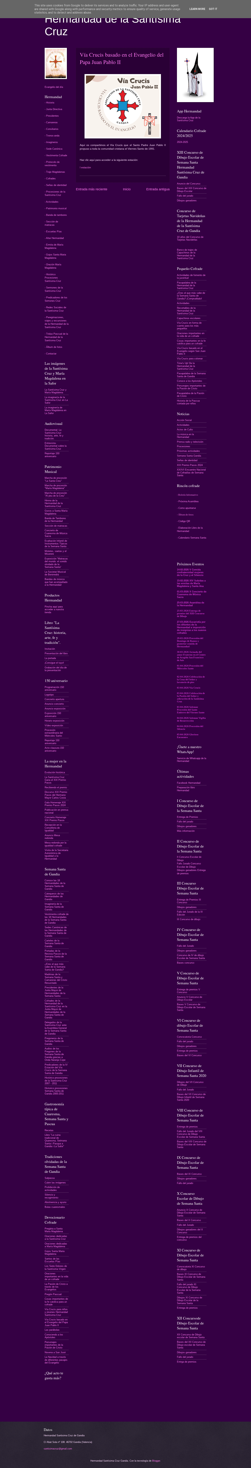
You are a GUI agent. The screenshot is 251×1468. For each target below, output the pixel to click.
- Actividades (51, 201)
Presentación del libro (56, 653)
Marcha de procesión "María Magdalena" (56, 487)
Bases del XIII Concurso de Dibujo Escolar (191, 189)
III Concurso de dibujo (188, 919)
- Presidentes (52, 115)
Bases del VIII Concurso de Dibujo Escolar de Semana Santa (191, 1144)
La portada (50, 658)
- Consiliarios (51, 129)
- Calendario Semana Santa (191, 537)
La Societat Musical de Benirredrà (55, 573)
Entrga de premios (186, 1361)
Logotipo (49, 694)
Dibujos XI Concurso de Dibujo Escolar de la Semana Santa (189, 1300)
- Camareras (51, 122)
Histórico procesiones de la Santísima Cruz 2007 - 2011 (56, 1080)
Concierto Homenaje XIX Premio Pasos (55, 818)
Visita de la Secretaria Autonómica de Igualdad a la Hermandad (56, 854)
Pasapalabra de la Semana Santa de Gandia (191, 375)
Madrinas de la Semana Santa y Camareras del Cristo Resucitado (56, 978)
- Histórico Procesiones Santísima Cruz (53, 277)
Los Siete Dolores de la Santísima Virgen (56, 1267)
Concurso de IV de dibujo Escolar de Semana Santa (191, 956)
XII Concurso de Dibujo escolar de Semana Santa (191, 1336)
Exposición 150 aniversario (53, 714)
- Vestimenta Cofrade (56, 155)
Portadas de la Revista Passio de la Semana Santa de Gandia (56, 955)
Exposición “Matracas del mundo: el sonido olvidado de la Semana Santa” (56, 562)
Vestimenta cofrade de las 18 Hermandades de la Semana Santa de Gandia (57, 918)
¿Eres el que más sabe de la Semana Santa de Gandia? (55, 967)
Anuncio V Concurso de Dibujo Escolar (189, 998)
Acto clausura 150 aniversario (54, 749)
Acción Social (184, 420)
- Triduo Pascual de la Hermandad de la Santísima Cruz (56, 337)
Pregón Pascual (53, 1294)
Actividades (183, 303)
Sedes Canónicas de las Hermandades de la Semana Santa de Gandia (56, 931)
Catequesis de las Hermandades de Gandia (54, 896)
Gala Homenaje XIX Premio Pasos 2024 (55, 804)
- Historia (49, 102)
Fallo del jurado (185, 195)
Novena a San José (55, 1352)
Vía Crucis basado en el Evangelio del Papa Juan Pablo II (56, 1322)
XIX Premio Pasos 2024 (190, 465)
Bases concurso (185, 962)
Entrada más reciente (91, 189)
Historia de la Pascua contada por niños (188, 402)
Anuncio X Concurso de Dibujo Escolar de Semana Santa (191, 1213)
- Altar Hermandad (54, 238)
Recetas (49, 1130)
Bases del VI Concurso (189, 1055)
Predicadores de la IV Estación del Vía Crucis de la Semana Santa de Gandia (56, 1069)
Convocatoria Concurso (189, 1036)
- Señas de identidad (56, 185)
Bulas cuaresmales (55, 1207)
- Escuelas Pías (53, 231)
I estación (85, 167)
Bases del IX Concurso (189, 1174)
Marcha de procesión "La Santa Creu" (56, 479)
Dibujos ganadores (187, 200)
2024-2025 (182, 142)
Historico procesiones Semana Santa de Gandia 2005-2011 (56, 1091)
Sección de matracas (56, 525)
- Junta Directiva (53, 109)
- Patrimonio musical (56, 208)
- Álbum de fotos (53, 347)
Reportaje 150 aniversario (52, 454)
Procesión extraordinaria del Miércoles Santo (54, 733)
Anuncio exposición (55, 708)
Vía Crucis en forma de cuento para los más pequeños (189, 325)
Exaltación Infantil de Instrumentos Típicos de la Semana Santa (56, 543)
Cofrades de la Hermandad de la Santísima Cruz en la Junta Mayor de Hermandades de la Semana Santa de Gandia (56, 1009)
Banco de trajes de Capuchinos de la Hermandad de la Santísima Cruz (187, 254)
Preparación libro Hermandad (186, 789)
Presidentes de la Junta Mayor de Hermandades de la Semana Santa (55, 991)
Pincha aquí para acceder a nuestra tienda (54, 609)
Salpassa (50, 1178)
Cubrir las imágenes (55, 1182)
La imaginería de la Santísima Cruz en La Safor (56, 400)
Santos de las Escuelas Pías (52, 1260)
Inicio (127, 189)
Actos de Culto (185, 429)
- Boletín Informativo (187, 495)
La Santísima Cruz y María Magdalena (56, 391)
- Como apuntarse (186, 508)
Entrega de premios (187, 1050)
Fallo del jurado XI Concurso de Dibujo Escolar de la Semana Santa (188, 1288)
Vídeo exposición (54, 725)
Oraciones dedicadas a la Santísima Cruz (56, 1237)
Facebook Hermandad (188, 782)
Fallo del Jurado (185, 946)
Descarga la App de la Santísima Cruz (188, 119)
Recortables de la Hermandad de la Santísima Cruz (186, 311)
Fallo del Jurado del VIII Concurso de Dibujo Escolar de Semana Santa (191, 1134)
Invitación (50, 648)
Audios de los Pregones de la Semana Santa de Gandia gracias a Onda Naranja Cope (55, 1054)
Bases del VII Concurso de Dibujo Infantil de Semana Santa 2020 (191, 1097)
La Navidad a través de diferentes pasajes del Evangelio (56, 1360)
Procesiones (183, 446)
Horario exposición (54, 720)
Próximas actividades (188, 451)
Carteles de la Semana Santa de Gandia (54, 943)
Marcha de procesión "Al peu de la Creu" (56, 494)
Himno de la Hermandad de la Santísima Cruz (54, 503)
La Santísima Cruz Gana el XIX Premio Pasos (55, 780)
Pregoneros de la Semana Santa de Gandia (54, 1041)
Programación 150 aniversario (54, 688)
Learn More (197, 9)
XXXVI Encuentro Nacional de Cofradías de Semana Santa (191, 472)
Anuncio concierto (54, 703)
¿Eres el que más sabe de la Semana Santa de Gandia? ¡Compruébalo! (191, 296)
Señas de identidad (187, 460)
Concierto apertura (54, 699)
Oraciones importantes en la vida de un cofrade (56, 1276)
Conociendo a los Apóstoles (54, 1336)
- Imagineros (51, 142)
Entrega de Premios (187, 817)
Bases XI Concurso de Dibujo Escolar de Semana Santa (191, 1277)
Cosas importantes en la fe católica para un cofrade (191, 342)
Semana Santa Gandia (189, 455)
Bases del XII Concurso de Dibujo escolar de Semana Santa (191, 1345)
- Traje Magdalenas (55, 172)
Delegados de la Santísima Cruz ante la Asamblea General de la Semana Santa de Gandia (56, 1028)
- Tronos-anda (52, 135)
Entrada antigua (158, 189)
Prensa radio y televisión (190, 441)
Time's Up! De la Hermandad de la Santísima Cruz (186, 366)
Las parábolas (52, 1329)
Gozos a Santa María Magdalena (56, 512)
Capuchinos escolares (188, 318)
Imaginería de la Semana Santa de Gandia (54, 907)
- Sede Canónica (53, 148)
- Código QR (183, 521)
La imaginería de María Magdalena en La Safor (55, 410)
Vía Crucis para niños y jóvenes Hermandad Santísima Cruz (56, 1312)
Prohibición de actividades (52, 1188)
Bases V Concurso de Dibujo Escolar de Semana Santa (191, 1007)
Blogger (156, 1460)
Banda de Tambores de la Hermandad (55, 519)
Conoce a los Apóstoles (189, 381)
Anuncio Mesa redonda (52, 836)
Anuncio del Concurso (188, 183)
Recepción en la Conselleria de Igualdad (53, 827)
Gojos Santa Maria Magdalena (54, 1252)
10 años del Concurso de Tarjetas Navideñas (190, 238)
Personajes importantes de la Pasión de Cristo (54, 1345)
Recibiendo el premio (56, 787)
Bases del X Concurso (189, 1220)
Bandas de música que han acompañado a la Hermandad (56, 582)
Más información (186, 831)
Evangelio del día (54, 87)
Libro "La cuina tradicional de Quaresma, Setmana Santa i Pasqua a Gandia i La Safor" (56, 1141)
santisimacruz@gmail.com (58, 1448)
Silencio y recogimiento (51, 1196)
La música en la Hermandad (185, 435)
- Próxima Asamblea (187, 501)
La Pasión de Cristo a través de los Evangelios (56, 1287)
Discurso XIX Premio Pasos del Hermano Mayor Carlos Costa (56, 795)
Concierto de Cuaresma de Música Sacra (56, 533)
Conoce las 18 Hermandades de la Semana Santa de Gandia (55, 884)
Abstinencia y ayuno (55, 1202)
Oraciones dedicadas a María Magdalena (56, 1245)
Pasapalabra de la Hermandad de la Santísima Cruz (186, 285)
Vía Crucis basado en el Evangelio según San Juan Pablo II (191, 351)
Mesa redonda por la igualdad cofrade (55, 844)
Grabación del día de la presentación (56, 669)
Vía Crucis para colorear (190, 358)
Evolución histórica (55, 772)
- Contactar (50, 353)
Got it (213, 9)
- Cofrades (50, 178)
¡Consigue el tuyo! (54, 662)
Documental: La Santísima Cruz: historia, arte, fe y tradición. (54, 434)
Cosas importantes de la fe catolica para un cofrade (56, 1301)
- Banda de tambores (56, 215)
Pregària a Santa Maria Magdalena (54, 1230)
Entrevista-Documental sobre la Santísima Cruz (56, 446)
